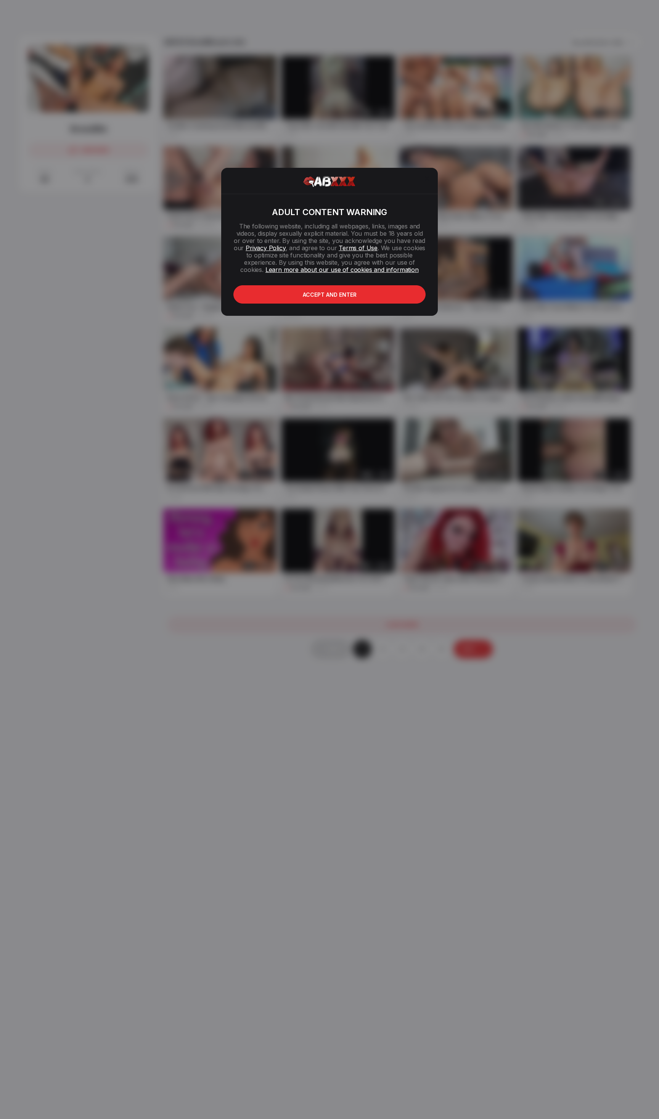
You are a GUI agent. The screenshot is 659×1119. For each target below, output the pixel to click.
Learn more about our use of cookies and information (342, 269)
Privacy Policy (265, 248)
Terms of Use (358, 248)
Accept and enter (330, 294)
